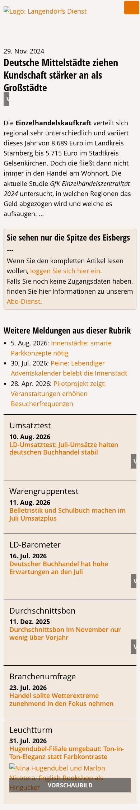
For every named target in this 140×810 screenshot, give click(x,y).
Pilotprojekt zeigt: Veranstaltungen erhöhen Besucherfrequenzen (58, 393)
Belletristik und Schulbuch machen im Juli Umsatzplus (67, 514)
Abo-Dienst (23, 301)
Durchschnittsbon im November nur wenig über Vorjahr (65, 633)
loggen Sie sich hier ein (65, 270)
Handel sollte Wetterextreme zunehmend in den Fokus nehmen (61, 699)
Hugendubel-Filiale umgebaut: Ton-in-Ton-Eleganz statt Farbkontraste (66, 752)
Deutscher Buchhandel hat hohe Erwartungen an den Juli (58, 567)
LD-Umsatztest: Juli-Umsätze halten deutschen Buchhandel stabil (63, 448)
